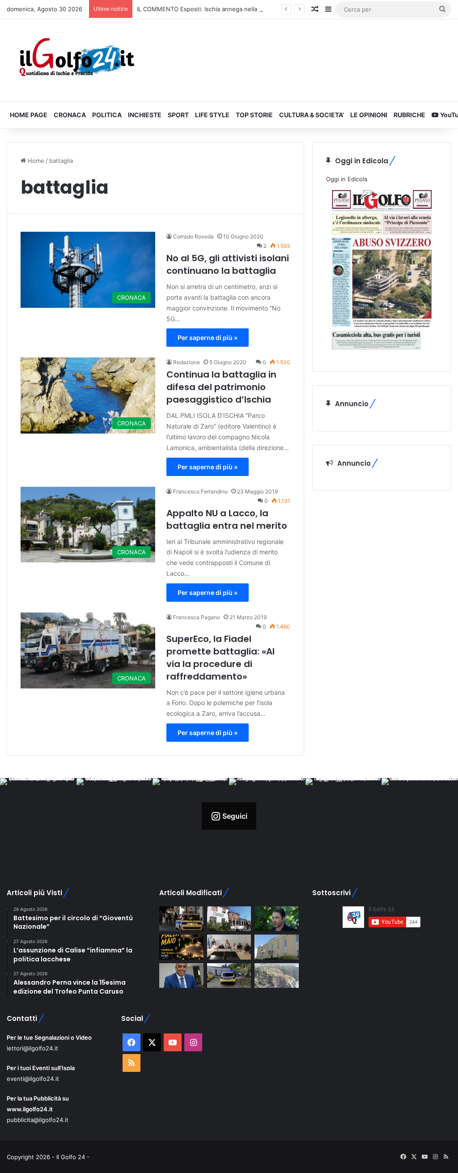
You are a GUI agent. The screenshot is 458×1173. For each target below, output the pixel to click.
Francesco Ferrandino (200, 491)
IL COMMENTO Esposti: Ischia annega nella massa (206, 9)
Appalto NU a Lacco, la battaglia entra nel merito (226, 519)
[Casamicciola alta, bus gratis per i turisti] (229, 947)
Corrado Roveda (193, 236)
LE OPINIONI (368, 115)
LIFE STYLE (212, 115)
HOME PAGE (28, 115)
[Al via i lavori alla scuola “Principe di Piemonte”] (276, 947)
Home (35, 160)
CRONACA (70, 115)
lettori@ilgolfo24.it (32, 1048)
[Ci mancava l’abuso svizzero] (276, 975)
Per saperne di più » (207, 337)
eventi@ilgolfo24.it (33, 1078)
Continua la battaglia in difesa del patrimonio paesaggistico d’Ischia (221, 387)
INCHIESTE (144, 115)
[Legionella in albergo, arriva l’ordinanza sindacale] (181, 975)
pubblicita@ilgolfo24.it (37, 1119)
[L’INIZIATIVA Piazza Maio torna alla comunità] (181, 947)
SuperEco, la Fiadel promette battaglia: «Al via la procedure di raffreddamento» (220, 658)
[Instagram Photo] (38, 816)
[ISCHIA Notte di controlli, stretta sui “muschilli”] (181, 918)
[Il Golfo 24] (76, 60)
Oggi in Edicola (346, 179)
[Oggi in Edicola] (381, 353)
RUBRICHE (409, 115)
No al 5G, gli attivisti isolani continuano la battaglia (227, 264)
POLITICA (107, 115)
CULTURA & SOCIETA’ (311, 115)
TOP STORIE (254, 115)
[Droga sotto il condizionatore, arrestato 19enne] (229, 918)
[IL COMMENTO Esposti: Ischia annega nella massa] (276, 918)
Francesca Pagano (196, 617)
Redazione (186, 362)
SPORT (178, 115)
